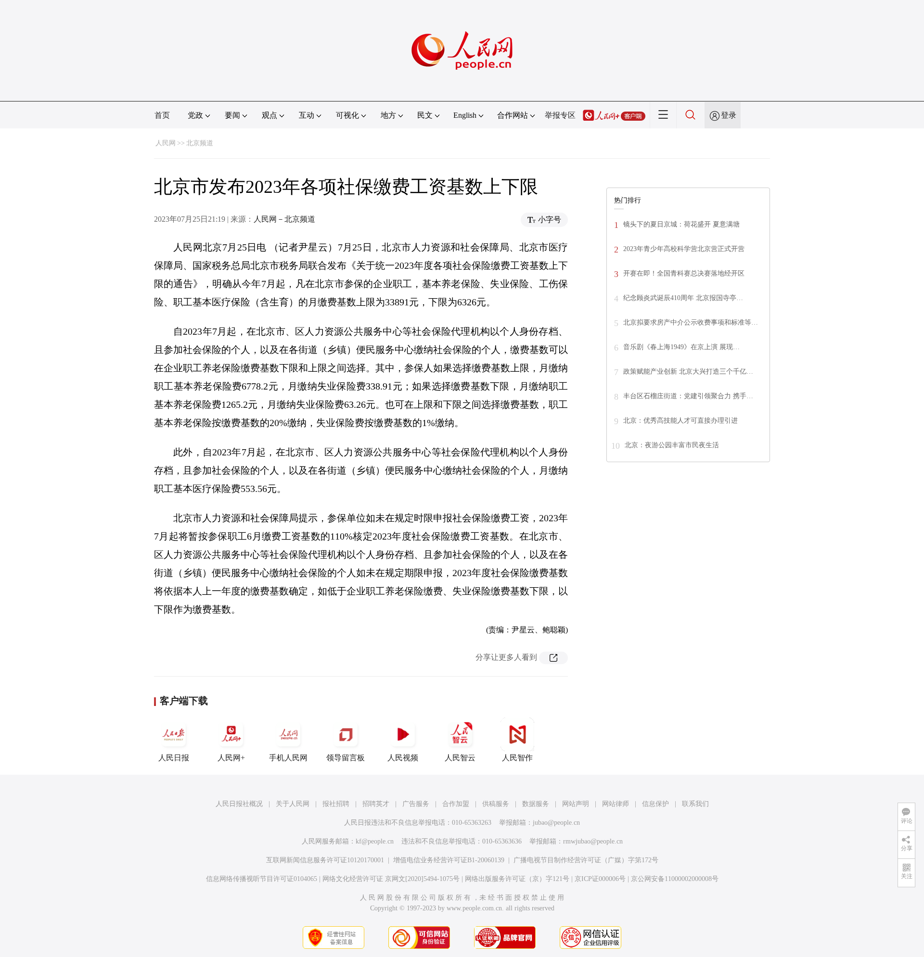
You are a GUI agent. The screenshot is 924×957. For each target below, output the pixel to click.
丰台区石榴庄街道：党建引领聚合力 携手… (688, 396)
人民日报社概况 (239, 803)
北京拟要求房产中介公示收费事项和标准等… (690, 322)
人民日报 (173, 758)
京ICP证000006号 (600, 878)
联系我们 (695, 803)
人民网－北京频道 (284, 219)
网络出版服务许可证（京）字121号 (517, 878)
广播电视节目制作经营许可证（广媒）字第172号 (585, 860)
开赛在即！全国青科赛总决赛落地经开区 (683, 273)
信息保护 (655, 803)
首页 (162, 115)
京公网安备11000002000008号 (675, 878)
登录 (728, 115)
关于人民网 (292, 803)
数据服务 (535, 803)
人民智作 (517, 758)
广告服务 (415, 803)
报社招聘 (335, 803)
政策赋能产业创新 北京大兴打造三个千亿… (688, 371)
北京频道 (199, 143)
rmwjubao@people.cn (593, 841)
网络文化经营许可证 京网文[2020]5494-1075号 (391, 878)
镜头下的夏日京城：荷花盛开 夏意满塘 (681, 224)
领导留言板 (345, 758)
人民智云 (460, 758)
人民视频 (402, 758)
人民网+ (231, 758)
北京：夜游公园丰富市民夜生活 (672, 445)
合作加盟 (455, 803)
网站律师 (615, 803)
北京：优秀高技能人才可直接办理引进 (680, 420)
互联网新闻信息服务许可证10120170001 (325, 860)
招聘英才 (375, 803)
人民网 (165, 143)
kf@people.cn (375, 841)
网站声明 (575, 803)
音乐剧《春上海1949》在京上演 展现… (681, 347)
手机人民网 (288, 758)
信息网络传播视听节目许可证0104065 (261, 878)
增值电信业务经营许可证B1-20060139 (448, 860)
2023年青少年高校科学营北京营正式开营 (683, 248)
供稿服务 (495, 803)
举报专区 (560, 115)
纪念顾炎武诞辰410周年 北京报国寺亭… (683, 298)
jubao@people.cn (556, 822)
